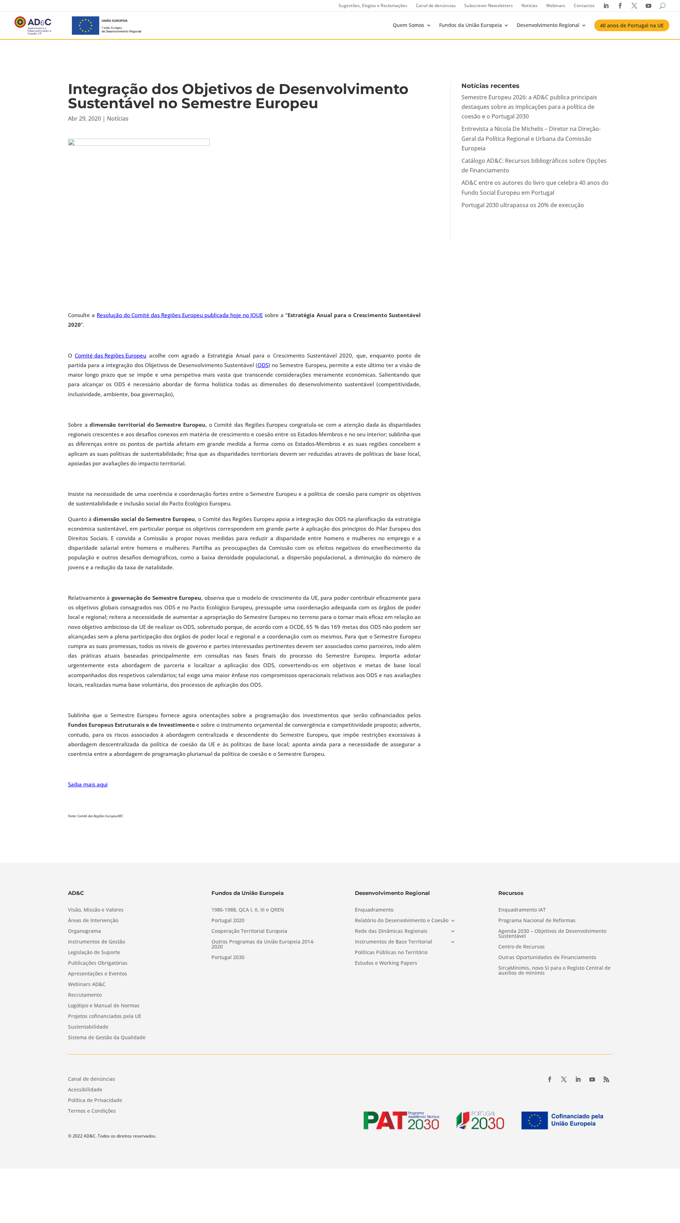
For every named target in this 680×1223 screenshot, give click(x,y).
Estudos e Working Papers (386, 963)
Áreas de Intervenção (93, 921)
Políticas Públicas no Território (391, 953)
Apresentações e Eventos (97, 974)
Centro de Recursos (521, 947)
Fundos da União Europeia (470, 25)
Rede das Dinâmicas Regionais (391, 931)
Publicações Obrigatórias (98, 963)
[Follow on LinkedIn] (578, 1079)
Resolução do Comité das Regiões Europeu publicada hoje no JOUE (180, 315)
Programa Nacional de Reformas (537, 921)
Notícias (529, 5)
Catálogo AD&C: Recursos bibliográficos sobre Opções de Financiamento (534, 165)
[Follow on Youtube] (592, 1079)
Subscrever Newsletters (488, 5)
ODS (262, 365)
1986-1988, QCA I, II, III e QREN (247, 910)
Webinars (555, 5)
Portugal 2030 (227, 958)
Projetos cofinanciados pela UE (104, 1016)
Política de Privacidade (95, 1100)
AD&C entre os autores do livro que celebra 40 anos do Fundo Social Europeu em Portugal (534, 187)
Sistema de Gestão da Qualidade (107, 1038)
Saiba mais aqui (88, 784)
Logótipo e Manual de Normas (104, 1006)
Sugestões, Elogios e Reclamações (373, 5)
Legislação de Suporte (94, 953)
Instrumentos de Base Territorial (393, 942)
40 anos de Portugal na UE (632, 25)
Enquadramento (374, 910)
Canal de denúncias (436, 5)
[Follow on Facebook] (549, 1079)
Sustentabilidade (88, 1027)
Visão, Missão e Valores (96, 910)
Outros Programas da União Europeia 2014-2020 (263, 944)
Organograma (84, 931)
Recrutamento (85, 995)
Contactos (584, 5)
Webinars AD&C (87, 984)
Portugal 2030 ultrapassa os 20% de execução (522, 205)
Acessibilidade (85, 1090)
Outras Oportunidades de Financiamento (547, 958)
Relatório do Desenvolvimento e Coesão (401, 921)
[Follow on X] (564, 1079)
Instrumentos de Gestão (96, 942)
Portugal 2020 (227, 921)
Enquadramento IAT (522, 910)
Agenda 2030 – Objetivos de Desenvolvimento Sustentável (552, 934)
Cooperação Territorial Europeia (249, 931)
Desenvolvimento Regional (548, 25)
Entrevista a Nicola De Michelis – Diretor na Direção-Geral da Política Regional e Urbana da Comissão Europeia (531, 138)
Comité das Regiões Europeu (110, 355)
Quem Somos (408, 25)
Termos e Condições (92, 1111)
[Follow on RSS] (606, 1079)
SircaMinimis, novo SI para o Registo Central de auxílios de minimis (554, 970)
